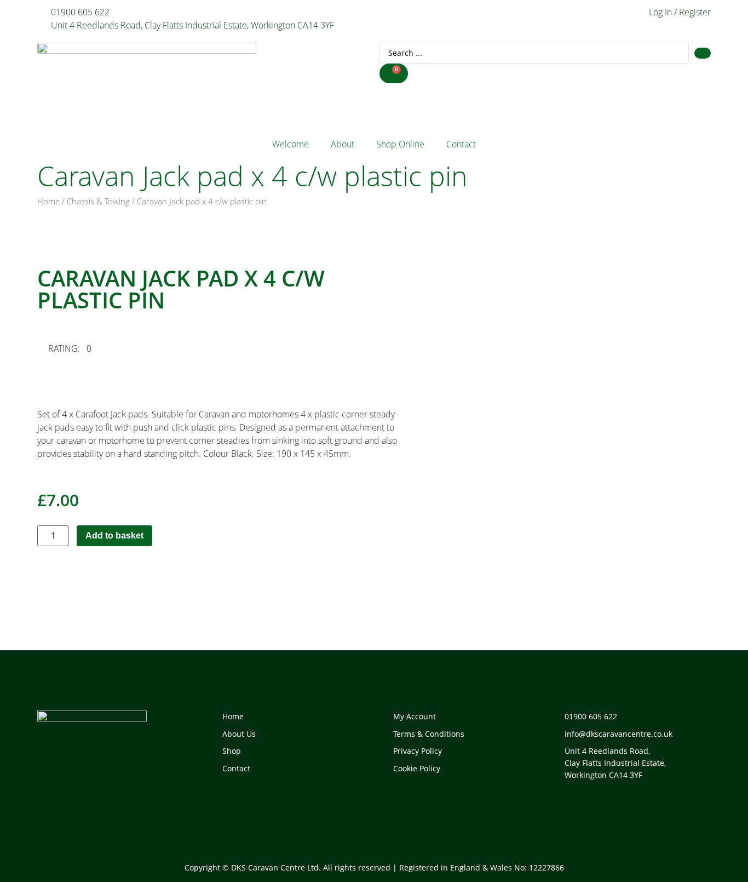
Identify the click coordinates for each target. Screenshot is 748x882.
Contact (461, 144)
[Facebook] (562, 810)
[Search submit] (702, 53)
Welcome (290, 144)
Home (48, 201)
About (342, 144)
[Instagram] (601, 810)
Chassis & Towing (98, 201)
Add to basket (114, 535)
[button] (74, 348)
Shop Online (400, 144)
